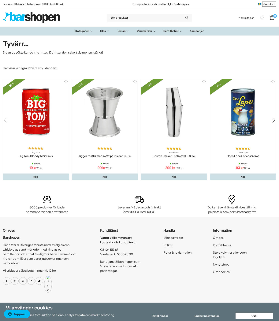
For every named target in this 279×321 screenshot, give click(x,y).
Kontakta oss (246, 17)
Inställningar (160, 316)
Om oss (218, 238)
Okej (254, 316)
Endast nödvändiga (207, 316)
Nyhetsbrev (221, 264)
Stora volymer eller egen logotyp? (230, 255)
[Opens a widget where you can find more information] (17, 314)
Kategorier (82, 31)
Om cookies (221, 272)
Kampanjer (197, 31)
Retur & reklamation (177, 252)
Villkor (168, 245)
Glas (103, 31)
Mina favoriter (173, 238)
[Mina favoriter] (262, 17)
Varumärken (144, 31)
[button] (36, 177)
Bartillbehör (170, 31)
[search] (187, 18)
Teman (121, 31)
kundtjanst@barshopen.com (120, 261)
